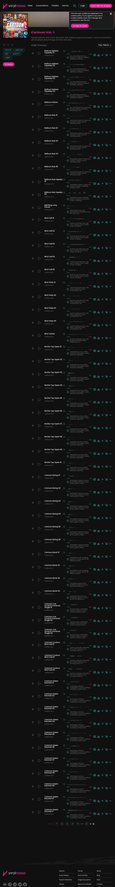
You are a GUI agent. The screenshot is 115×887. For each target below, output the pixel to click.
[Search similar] (94, 55)
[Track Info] (68, 58)
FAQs (98, 880)
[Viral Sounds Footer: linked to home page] (14, 873)
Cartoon (7, 50)
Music (30, 5)
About (99, 871)
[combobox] (104, 45)
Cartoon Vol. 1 (49, 56)
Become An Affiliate (84, 884)
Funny (6, 54)
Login (82, 5)
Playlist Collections (65, 880)
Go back (8, 64)
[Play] (39, 53)
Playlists (55, 5)
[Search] (74, 6)
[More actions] (110, 55)
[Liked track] (4, 44)
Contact (100, 884)
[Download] (98, 55)
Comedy (7, 58)
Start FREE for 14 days (100, 6)
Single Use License (84, 880)
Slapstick (16, 54)
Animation (19, 50)
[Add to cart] (106, 55)
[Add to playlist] (8, 44)
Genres (65, 5)
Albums (61, 871)
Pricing (80, 871)
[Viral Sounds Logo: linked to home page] (14, 6)
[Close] (111, 14)
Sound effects (42, 5)
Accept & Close (80, 25)
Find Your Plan (82, 875)
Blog (98, 875)
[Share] (12, 44)
